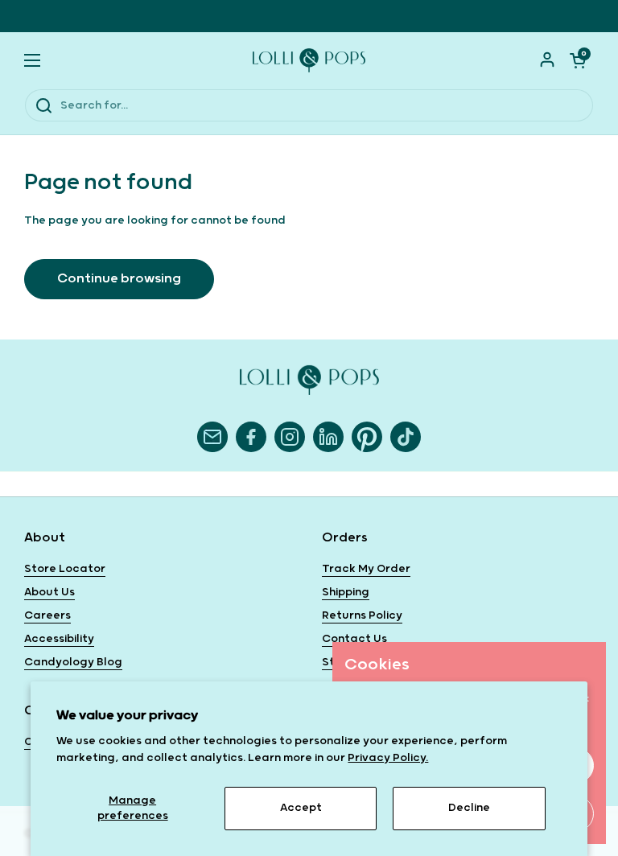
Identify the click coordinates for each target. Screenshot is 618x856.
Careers (47, 615)
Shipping (345, 592)
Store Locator (64, 568)
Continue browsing (119, 278)
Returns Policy (362, 615)
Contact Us (354, 638)
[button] (578, 60)
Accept (301, 807)
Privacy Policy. (388, 757)
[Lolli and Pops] (309, 60)
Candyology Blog (73, 662)
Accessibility (59, 638)
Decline (469, 807)
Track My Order (366, 568)
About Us (49, 592)
